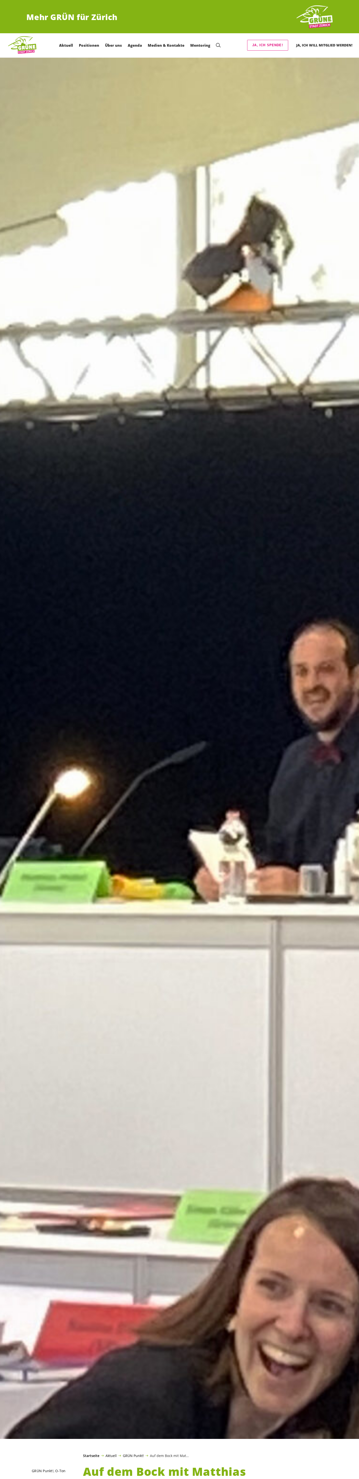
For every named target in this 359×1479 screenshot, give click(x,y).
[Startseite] (314, 17)
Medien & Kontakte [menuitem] (166, 45)
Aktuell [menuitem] (66, 45)
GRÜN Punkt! (133, 1455)
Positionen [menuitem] (89, 45)
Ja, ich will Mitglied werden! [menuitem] (324, 45)
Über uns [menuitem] (113, 45)
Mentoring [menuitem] (200, 45)
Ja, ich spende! (267, 45)
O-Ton (60, 1470)
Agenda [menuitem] (135, 45)
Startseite (91, 1455)
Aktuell (111, 1455)
